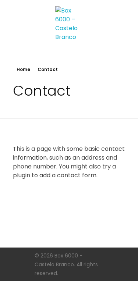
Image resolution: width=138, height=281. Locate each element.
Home (23, 69)
